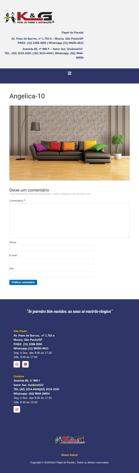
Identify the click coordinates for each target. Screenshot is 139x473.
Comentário (17, 200)
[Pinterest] (25, 364)
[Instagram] (17, 364)
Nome (12, 242)
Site (11, 268)
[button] (69, 73)
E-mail (13, 255)
